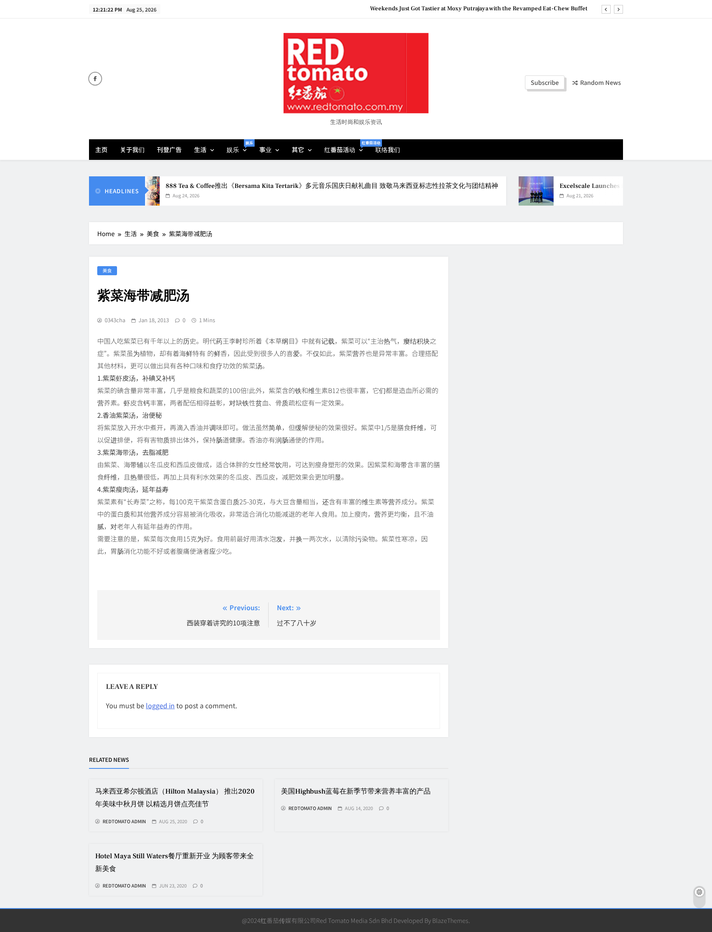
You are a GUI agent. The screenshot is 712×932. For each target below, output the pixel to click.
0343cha (115, 320)
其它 (298, 149)
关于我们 (132, 149)
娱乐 (240, 147)
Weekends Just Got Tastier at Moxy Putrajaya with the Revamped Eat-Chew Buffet (479, 8)
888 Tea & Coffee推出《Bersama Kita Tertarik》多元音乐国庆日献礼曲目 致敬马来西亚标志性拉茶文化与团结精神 (315, 186)
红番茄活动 (346, 147)
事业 (265, 149)
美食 (107, 270)
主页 (101, 149)
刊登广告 (169, 149)
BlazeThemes (450, 920)
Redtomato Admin (124, 821)
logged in (160, 705)
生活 (200, 149)
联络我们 (387, 149)
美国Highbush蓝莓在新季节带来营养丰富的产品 (356, 791)
